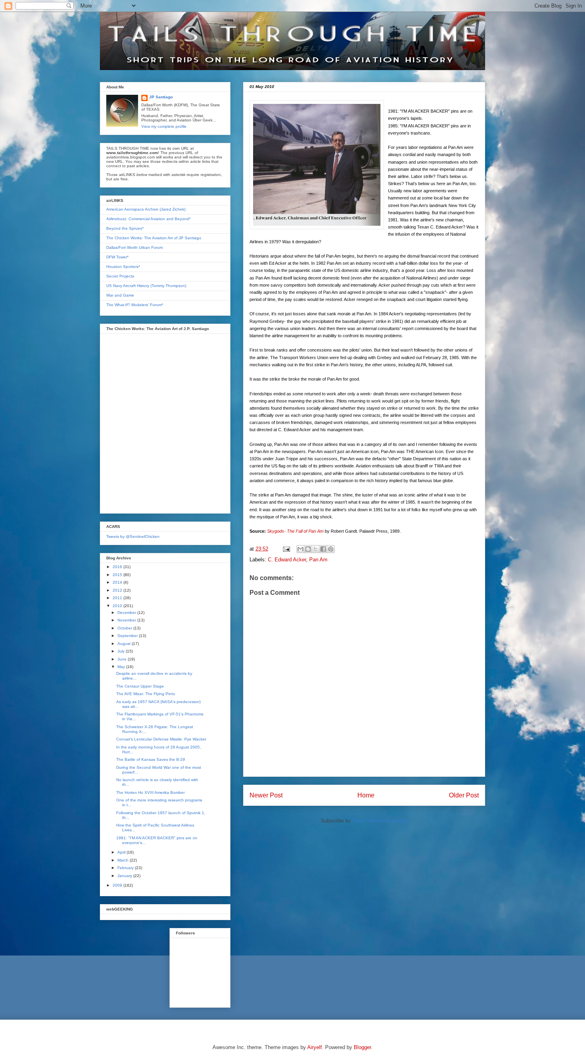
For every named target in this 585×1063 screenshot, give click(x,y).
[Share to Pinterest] (331, 549)
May (121, 666)
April (122, 852)
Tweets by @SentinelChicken (133, 536)
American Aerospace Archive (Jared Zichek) (145, 209)
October (125, 628)
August (124, 643)
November (127, 620)
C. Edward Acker (287, 560)
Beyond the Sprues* (125, 228)
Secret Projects (120, 276)
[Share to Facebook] (323, 549)
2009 (118, 885)
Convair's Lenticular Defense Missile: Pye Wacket (161, 739)
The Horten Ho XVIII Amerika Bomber (150, 792)
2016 (118, 567)
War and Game (120, 295)
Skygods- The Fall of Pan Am (295, 531)
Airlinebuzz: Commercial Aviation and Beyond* (148, 219)
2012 (118, 590)
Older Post (464, 795)
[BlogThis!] (308, 549)
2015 (118, 575)
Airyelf (314, 1047)
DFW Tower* (117, 257)
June (122, 659)
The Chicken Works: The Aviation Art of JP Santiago (153, 238)
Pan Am (318, 560)
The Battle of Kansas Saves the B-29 (150, 759)
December (127, 612)
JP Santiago (161, 97)
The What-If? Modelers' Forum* (134, 305)
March (123, 860)
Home (365, 795)
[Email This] (300, 549)
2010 (118, 606)
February (126, 868)
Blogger (362, 1047)
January (125, 875)
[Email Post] (286, 549)
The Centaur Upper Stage (140, 686)
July (121, 651)
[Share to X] (316, 549)
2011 (118, 598)
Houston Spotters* (123, 266)
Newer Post (266, 795)
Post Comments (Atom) (380, 821)
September (128, 635)
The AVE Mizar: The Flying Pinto (145, 694)
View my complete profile (164, 126)
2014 (118, 582)
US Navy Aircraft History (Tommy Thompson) (146, 285)
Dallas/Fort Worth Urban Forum (134, 247)
